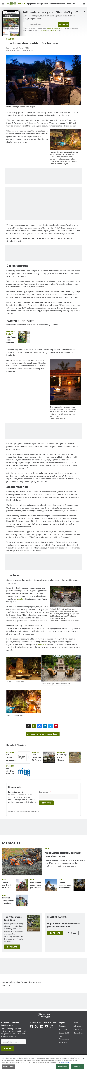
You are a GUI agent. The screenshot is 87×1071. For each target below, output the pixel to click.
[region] (43, 1063)
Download (12, 947)
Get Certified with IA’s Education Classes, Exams (10, 771)
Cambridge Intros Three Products (62, 757)
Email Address (45, 792)
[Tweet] (50, 726)
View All (72, 933)
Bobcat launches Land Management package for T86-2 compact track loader (65, 885)
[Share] (39, 726)
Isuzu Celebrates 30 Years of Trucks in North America (36, 757)
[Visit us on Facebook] (31, 1026)
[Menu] (3, 3)
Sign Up (7, 1048)
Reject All (77, 1066)
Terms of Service (54, 30)
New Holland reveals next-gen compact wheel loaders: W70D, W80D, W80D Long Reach (36, 885)
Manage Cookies (8, 1066)
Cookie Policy (65, 1062)
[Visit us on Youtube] (46, 1026)
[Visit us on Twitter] (36, 1026)
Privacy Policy (43, 30)
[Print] (28, 726)
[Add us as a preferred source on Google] (34, 726)
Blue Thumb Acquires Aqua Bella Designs (11, 757)
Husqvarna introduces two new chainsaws (63, 854)
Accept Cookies (63, 1066)
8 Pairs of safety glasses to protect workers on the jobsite (8, 900)
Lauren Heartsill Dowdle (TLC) (17, 48)
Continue (46, 803)
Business (11, 38)
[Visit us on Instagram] (51, 1026)
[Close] (83, 1058)
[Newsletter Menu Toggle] (84, 3)
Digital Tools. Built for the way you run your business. (63, 925)
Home (47, 849)
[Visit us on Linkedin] (41, 1026)
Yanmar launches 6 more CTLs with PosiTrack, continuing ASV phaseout (8, 885)
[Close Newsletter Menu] (84, 11)
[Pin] (56, 726)
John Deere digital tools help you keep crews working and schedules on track (11, 340)
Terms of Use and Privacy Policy (55, 28)
